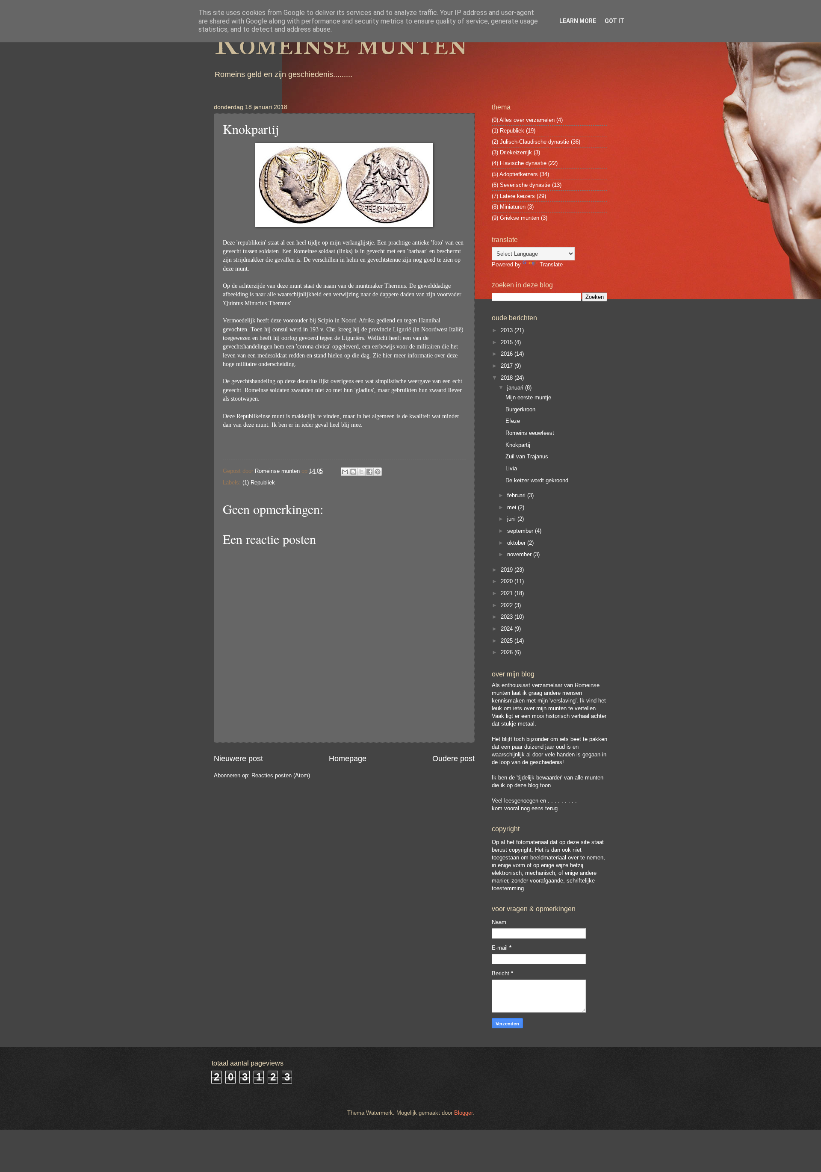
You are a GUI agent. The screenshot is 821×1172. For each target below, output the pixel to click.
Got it (614, 21)
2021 (507, 593)
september (521, 531)
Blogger (463, 1113)
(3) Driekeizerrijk (512, 152)
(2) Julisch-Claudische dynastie (530, 142)
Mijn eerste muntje (528, 397)
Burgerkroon (520, 409)
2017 (507, 366)
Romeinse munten (341, 43)
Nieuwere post (238, 758)
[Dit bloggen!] (353, 471)
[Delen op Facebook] (369, 471)
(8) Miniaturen (509, 207)
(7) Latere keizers (513, 196)
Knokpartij (517, 445)
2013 (507, 330)
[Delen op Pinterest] (377, 471)
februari (517, 495)
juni (512, 519)
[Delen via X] (361, 471)
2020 (507, 581)
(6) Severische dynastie (521, 185)
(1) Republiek (258, 482)
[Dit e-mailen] (345, 471)
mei (512, 507)
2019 (507, 570)
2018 (507, 378)
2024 (507, 629)
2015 (507, 342)
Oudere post (453, 758)
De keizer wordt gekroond (536, 480)
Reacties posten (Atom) (280, 775)
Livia (511, 468)
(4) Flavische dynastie (519, 163)
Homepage (347, 758)
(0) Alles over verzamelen (523, 120)
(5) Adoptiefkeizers (515, 174)
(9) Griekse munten (515, 218)
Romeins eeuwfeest (529, 433)
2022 (507, 605)
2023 (507, 617)
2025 (507, 641)
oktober (517, 543)
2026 (507, 652)
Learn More (577, 21)
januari (516, 387)
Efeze (512, 421)
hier (387, 355)
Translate (551, 264)
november (520, 554)
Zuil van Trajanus (526, 456)
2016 (507, 354)
